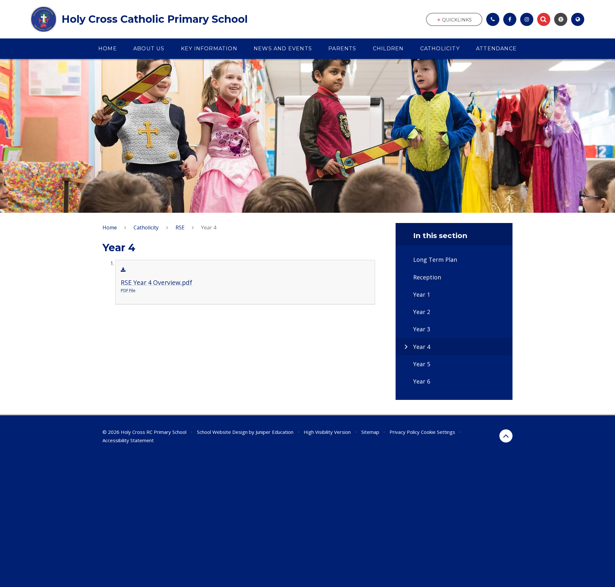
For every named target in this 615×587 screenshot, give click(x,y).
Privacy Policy (405, 432)
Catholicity (146, 227)
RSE (180, 227)
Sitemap (370, 432)
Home (109, 227)
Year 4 (208, 227)
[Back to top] (505, 435)
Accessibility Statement (128, 440)
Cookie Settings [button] (438, 432)
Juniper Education (274, 432)
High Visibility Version (327, 432)
